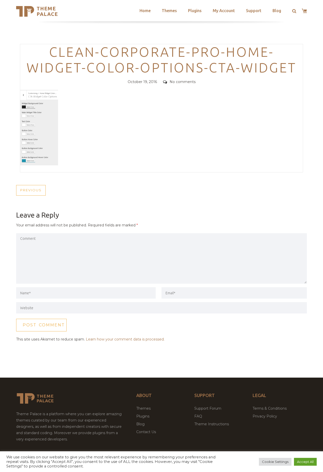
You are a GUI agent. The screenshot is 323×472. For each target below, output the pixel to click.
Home (145, 10)
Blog (277, 10)
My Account (224, 10)
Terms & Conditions (270, 408)
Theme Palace (47, 11)
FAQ (198, 416)
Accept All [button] (305, 462)
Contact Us (146, 432)
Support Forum (207, 408)
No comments (183, 82)
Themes (169, 10)
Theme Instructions (211, 424)
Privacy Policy (265, 416)
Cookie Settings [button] (275, 462)
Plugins (195, 10)
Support (253, 10)
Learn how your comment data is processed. (125, 339)
